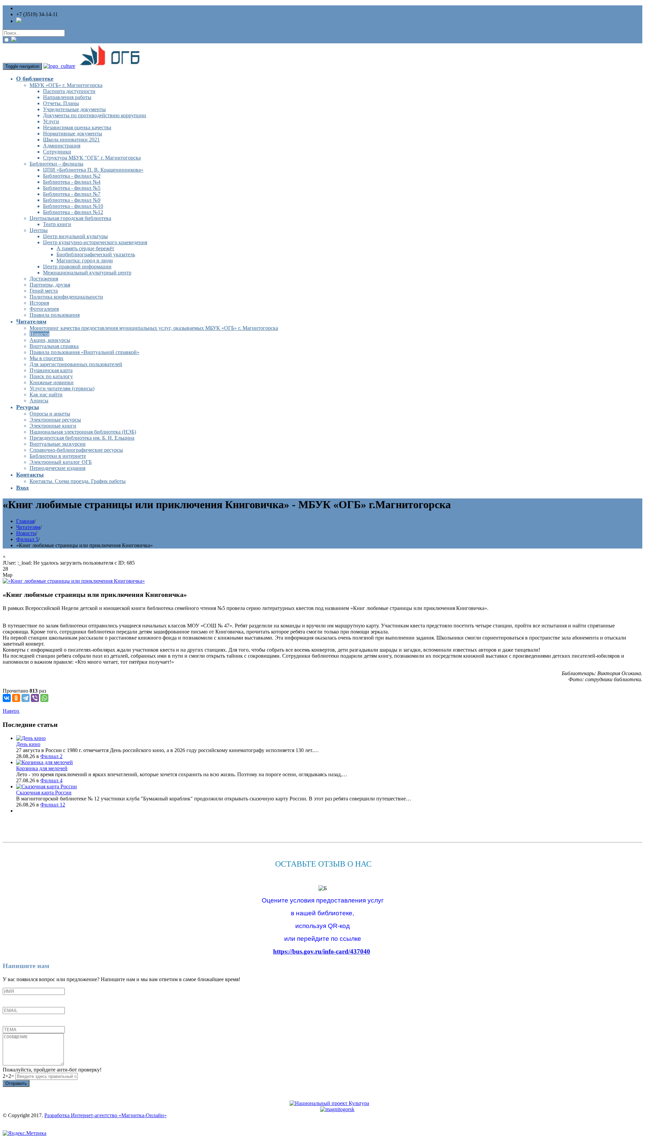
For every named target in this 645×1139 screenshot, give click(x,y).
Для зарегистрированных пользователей (76, 364)
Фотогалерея (44, 309)
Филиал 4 (51, 780)
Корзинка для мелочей (42, 768)
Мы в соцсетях (46, 358)
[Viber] (35, 698)
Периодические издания (57, 468)
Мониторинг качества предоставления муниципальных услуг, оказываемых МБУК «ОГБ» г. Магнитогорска (154, 328)
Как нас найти (46, 394)
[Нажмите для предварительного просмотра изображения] (74, 581)
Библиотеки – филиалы (56, 164)
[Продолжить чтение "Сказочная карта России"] (46, 786)
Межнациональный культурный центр (87, 272)
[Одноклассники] (16, 698)
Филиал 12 (52, 804)
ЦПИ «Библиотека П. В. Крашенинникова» (93, 170)
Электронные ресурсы (55, 420)
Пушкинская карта (51, 370)
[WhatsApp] (44, 698)
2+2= (9, 1076)
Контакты (30, 474)
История (39, 303)
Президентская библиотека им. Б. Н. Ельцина (82, 438)
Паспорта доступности (69, 91)
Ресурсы (27, 407)
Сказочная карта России (44, 792)
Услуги (51, 121)
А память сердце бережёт (85, 248)
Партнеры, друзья (50, 285)
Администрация (61, 145)
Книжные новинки (52, 382)
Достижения (44, 278)
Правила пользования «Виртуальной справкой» (84, 352)
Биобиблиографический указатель (95, 254)
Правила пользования (55, 315)
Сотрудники (57, 152)
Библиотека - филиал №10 (73, 206)
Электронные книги (53, 426)
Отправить (16, 1083)
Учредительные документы (74, 109)
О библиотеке (34, 78)
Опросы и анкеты (50, 414)
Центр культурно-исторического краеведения (95, 242)
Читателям (31, 321)
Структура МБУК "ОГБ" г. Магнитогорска (92, 158)
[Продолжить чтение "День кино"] (31, 738)
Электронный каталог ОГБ (61, 462)
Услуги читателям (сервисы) (62, 388)
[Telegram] (26, 698)
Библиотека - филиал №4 (71, 182)
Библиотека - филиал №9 (71, 200)
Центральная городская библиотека (70, 218)
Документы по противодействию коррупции (94, 115)
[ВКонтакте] (7, 698)
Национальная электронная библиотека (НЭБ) (83, 432)
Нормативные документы (72, 133)
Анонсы (39, 400)
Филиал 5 (27, 539)
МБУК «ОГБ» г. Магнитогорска (66, 85)
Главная (25, 521)
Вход (22, 487)
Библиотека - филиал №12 (73, 212)
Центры (39, 230)
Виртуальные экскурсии (58, 444)
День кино (28, 744)
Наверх (11, 711)
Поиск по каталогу (51, 376)
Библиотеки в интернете (58, 456)
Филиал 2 (51, 756)
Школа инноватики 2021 (71, 139)
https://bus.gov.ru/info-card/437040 (321, 951)
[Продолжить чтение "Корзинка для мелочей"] (44, 762)
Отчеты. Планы (61, 103)
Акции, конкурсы (50, 340)
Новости (39, 334)
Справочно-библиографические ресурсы (76, 450)
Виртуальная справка (54, 346)
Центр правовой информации (77, 266)
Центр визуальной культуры (75, 236)
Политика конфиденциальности (66, 297)
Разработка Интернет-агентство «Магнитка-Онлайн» (105, 1115)
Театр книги (57, 224)
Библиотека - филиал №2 (71, 176)
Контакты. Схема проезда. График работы (78, 481)
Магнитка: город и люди (84, 260)
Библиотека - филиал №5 (71, 188)
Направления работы (67, 97)
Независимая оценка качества (77, 127)
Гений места (44, 291)
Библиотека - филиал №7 (71, 194)
